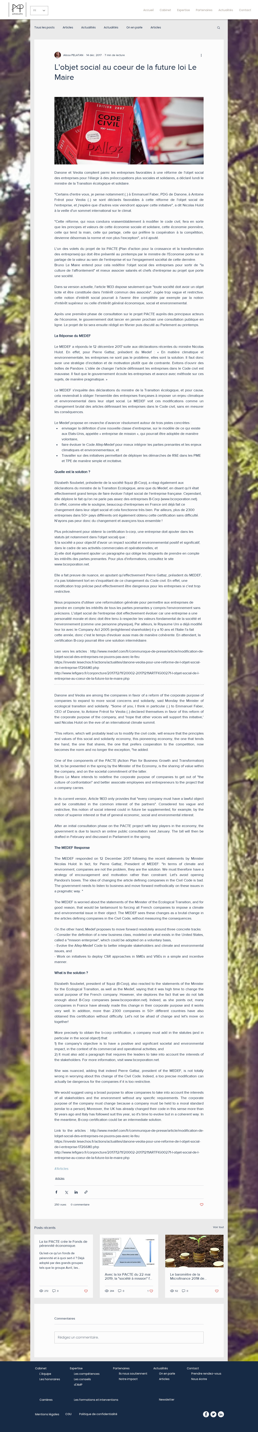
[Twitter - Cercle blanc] (213, 1414)
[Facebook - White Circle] (206, 1414)
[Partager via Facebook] (56, 1192)
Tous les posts (44, 27)
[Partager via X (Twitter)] (66, 1192)
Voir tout (218, 1227)
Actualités (88, 27)
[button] (219, 27)
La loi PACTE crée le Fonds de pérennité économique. (63, 1244)
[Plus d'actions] (201, 55)
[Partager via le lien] (86, 1192)
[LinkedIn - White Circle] (221, 1414)
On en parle (134, 27)
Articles (68, 27)
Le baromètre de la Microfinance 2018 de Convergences (187, 1276)
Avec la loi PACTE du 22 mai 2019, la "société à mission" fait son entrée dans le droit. (129, 1276)
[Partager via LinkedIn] (76, 1192)
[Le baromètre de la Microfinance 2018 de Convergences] (194, 1251)
